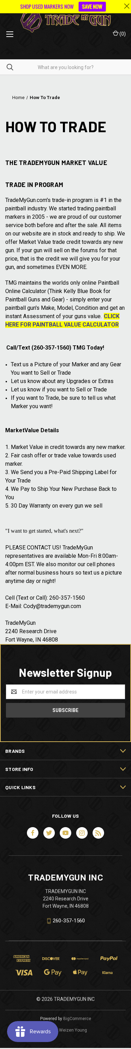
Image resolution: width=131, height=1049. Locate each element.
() (122, 34)
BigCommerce (77, 1018)
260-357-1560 (69, 920)
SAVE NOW (92, 6)
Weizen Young (73, 1030)
